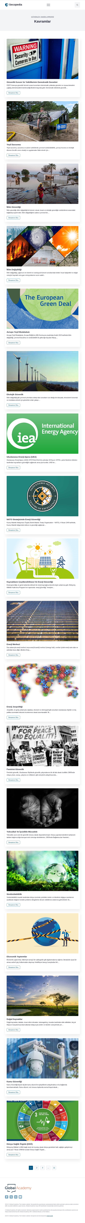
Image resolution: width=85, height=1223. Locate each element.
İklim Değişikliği (14, 269)
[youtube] (20, 1197)
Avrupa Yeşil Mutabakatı (18, 332)
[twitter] (11, 1197)
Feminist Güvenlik (15, 769)
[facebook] (6, 1197)
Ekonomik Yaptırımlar (17, 957)
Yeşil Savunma (14, 145)
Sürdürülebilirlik (14, 894)
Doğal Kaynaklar (14, 1019)
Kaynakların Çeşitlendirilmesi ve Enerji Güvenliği (30, 582)
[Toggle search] (77, 5)
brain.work (50, 1216)
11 (54, 1168)
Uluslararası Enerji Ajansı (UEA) (21, 457)
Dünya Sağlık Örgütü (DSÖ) (20, 1144)
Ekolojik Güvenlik (15, 394)
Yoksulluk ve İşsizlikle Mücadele (22, 832)
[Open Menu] (48, 5)
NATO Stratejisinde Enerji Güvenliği (23, 519)
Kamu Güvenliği (14, 1082)
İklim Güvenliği (14, 207)
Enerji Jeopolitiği (15, 707)
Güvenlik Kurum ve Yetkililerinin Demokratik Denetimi (32, 82)
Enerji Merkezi (13, 644)
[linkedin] (15, 1197)
